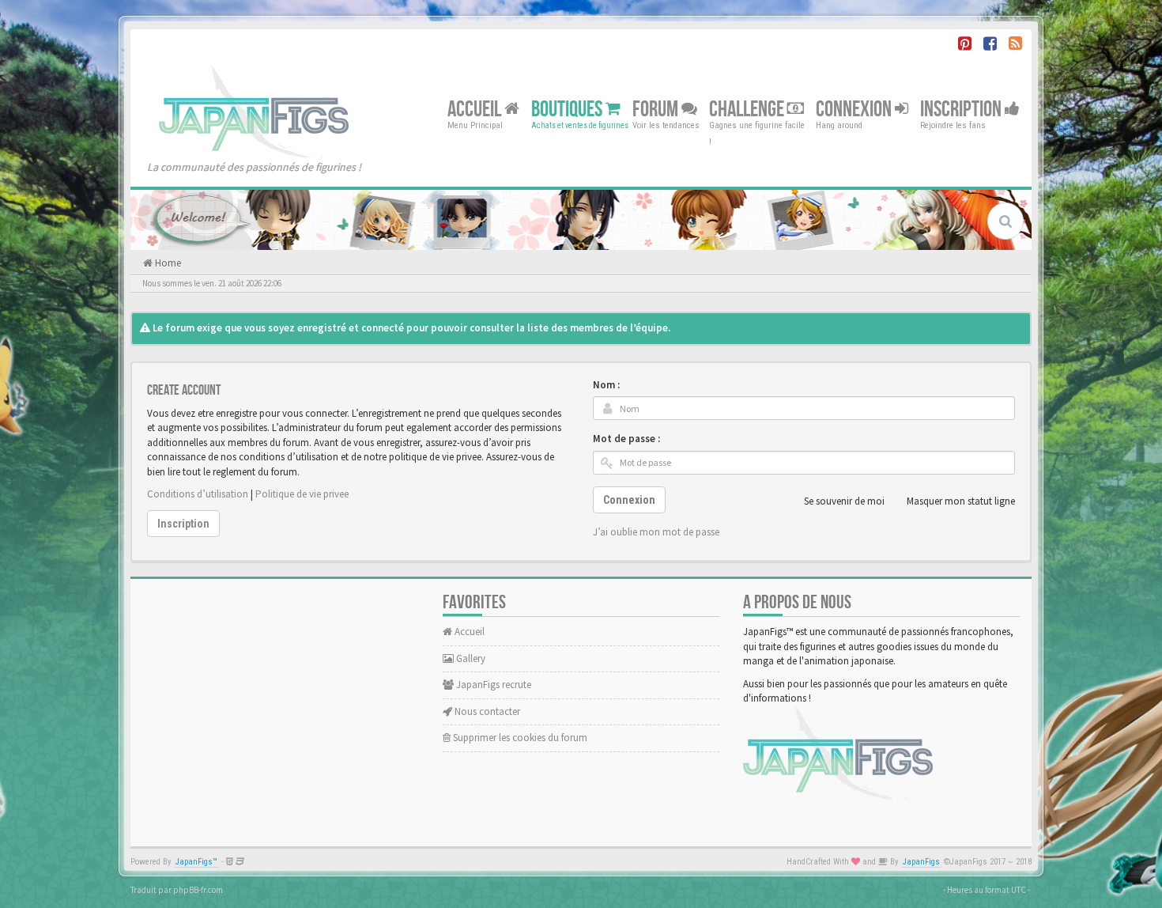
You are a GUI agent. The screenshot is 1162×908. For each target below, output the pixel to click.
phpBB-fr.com (198, 889)
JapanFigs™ (196, 862)
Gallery (469, 658)
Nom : (606, 385)
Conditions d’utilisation (197, 494)
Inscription (962, 109)
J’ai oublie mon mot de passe (656, 532)
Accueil (475, 109)
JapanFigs (921, 862)
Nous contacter (486, 711)
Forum (656, 109)
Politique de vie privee (302, 494)
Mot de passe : (626, 438)
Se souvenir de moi (844, 501)
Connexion (855, 109)
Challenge (748, 109)
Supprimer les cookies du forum (519, 737)
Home (167, 263)
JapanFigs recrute (492, 684)
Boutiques (568, 109)
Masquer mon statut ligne (961, 501)
